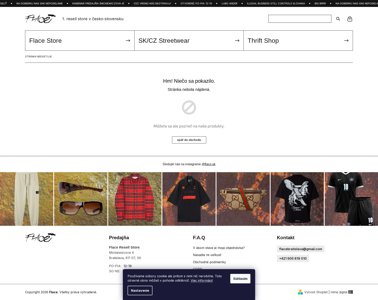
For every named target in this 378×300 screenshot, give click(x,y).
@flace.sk (208, 164)
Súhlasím (240, 279)
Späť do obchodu (189, 139)
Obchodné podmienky (209, 262)
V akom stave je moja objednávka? (219, 248)
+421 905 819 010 (293, 258)
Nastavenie (140, 290)
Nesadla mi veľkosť (207, 255)
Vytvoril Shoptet (316, 292)
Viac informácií (202, 280)
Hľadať (336, 19)
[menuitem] (79, 40)
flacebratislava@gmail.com (300, 249)
